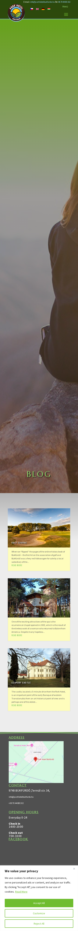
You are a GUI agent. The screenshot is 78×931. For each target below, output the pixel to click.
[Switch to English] (37, 8)
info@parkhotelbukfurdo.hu (42, 2)
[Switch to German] (43, 8)
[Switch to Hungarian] (49, 8)
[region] (39, 898)
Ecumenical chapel (23, 612)
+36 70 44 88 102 (16, 803)
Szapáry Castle (21, 682)
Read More (21, 891)
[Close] (74, 868)
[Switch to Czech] (31, 8)
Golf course (19, 542)
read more (17, 565)
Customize (39, 913)
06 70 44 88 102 (64, 2)
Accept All (39, 903)
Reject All (39, 923)
